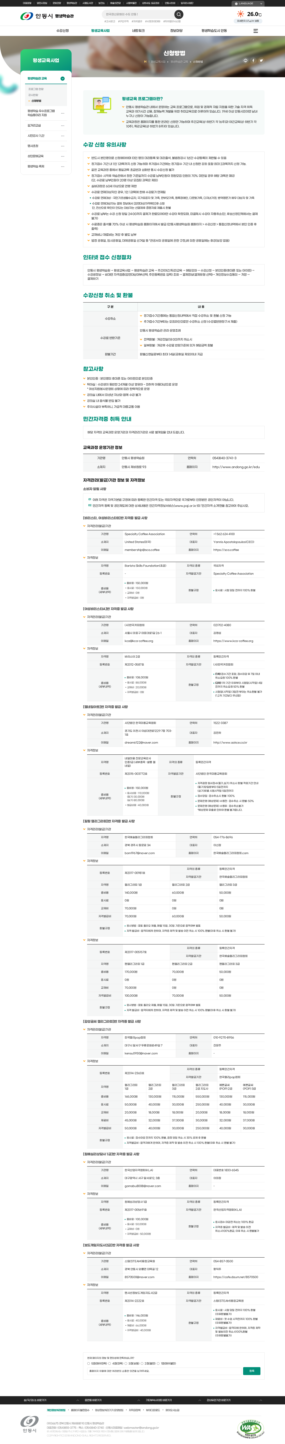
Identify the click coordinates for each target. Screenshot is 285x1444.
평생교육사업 (100, 31)
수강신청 (62, 31)
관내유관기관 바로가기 (218, 1400)
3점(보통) (133, 1363)
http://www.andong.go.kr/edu (236, 467)
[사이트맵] (254, 31)
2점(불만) (150, 1363)
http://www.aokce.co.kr (230, 742)
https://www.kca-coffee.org (233, 641)
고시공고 (110, 21)
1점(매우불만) (168, 1363)
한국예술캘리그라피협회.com (230, 853)
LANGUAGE (246, 3)
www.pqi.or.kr (186, 506)
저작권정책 (134, 1410)
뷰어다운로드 (153, 1410)
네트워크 (138, 31)
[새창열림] (245, 61)
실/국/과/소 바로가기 (35, 1400)
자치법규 (137, 21)
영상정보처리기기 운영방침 (109, 1410)
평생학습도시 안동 (214, 31)
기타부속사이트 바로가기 (159, 1400)
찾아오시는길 (172, 1410)
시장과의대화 (153, 21)
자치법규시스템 (172, 21)
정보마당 (176, 31)
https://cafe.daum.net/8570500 (235, 1277)
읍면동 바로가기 (93, 1400)
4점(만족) (117, 1363)
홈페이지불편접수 (80, 1410)
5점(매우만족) (99, 1363)
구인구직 (124, 21)
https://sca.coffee (226, 550)
